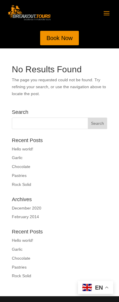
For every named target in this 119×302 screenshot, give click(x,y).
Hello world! (22, 149)
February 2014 (25, 216)
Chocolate (21, 166)
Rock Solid (21, 184)
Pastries (19, 175)
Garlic (17, 157)
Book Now (59, 38)
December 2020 (26, 208)
